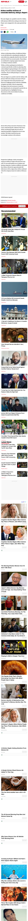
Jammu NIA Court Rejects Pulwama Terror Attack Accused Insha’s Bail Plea (13, 414)
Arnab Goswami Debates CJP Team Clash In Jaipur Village (8, 464)
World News (3, 233)
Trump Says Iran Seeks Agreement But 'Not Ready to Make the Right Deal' (13, 391)
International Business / (18, 5)
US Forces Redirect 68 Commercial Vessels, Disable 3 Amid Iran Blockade (12, 299)
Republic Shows (4, 468)
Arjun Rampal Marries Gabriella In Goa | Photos (12, 345)
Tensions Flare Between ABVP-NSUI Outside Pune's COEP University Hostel (13, 253)
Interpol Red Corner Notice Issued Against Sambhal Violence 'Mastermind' (12, 368)
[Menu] (26, 2)
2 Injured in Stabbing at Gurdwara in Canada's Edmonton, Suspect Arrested (14, 322)
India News (3, 256)
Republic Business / (8, 5)
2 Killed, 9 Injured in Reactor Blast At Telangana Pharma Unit (11, 276)
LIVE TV (22, 1)
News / (2, 5)
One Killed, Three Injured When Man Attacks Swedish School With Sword (13, 437)
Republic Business (4, 29)
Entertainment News (5, 348)
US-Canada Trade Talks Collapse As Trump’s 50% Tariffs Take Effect (13, 230)
